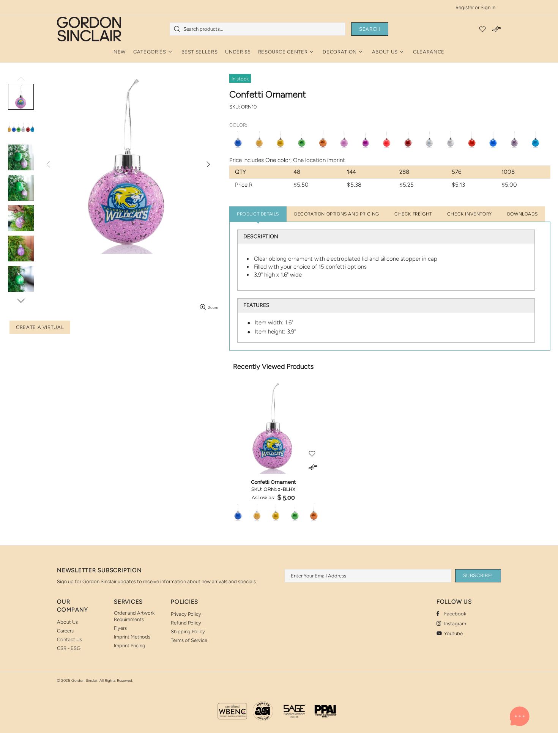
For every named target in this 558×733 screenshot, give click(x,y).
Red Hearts (387, 139)
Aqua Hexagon (535, 139)
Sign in (488, 7)
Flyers (120, 628)
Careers (65, 631)
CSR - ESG (68, 648)
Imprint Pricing (129, 645)
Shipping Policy (188, 631)
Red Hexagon (408, 139)
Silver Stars (450, 139)
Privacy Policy (186, 614)
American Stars (514, 139)
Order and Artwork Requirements (134, 616)
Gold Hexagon (259, 139)
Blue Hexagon (238, 139)
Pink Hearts (344, 139)
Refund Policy (186, 623)
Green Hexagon (302, 139)
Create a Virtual (40, 327)
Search (369, 29)
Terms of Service (189, 640)
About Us (67, 622)
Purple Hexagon (365, 139)
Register (465, 7)
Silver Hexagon (429, 139)
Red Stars (472, 139)
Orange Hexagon (323, 139)
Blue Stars (493, 139)
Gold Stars (280, 139)
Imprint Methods (132, 637)
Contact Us (69, 639)
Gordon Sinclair (89, 29)
